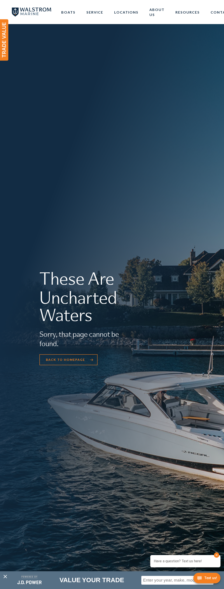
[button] (68, 359)
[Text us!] (207, 579)
